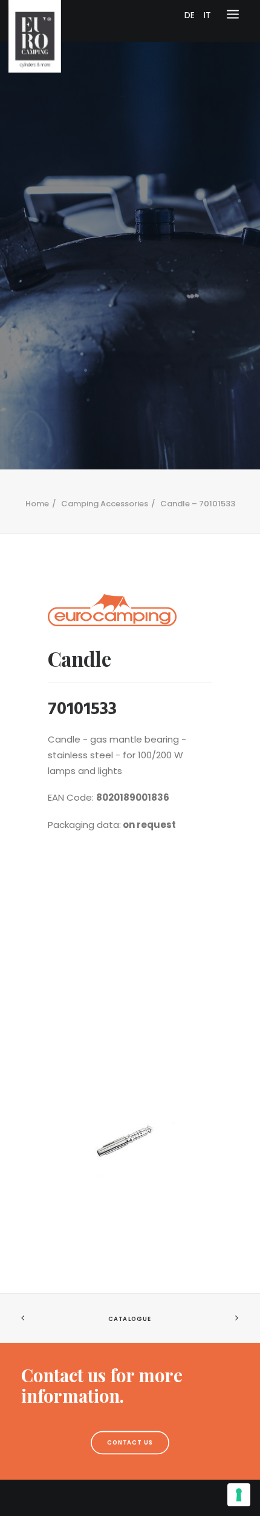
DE (189, 15)
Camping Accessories (104, 503)
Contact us (130, 1442)
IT (207, 15)
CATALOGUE (130, 1318)
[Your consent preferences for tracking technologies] (238, 1494)
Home (37, 503)
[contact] (130, 1386)
